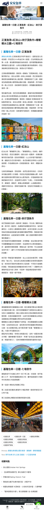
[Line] (38, 504)
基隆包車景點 (7, 56)
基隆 (30, 32)
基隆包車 (8, 146)
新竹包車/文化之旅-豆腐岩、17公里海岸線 (21, 455)
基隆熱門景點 (8, 445)
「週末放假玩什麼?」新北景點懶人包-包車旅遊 (20, 491)
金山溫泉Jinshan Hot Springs (14, 467)
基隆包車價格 (35, 436)
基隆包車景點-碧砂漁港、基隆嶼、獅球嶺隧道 (24, 451)
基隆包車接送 (22, 439)
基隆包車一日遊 (12, 51)
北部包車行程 (18, 32)
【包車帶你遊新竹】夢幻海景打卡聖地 (17, 472)
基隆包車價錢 (8, 439)
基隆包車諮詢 (22, 442)
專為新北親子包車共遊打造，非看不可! (17, 482)
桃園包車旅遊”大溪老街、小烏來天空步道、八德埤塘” (22, 487)
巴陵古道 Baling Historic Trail (14, 477)
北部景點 (25, 32)
